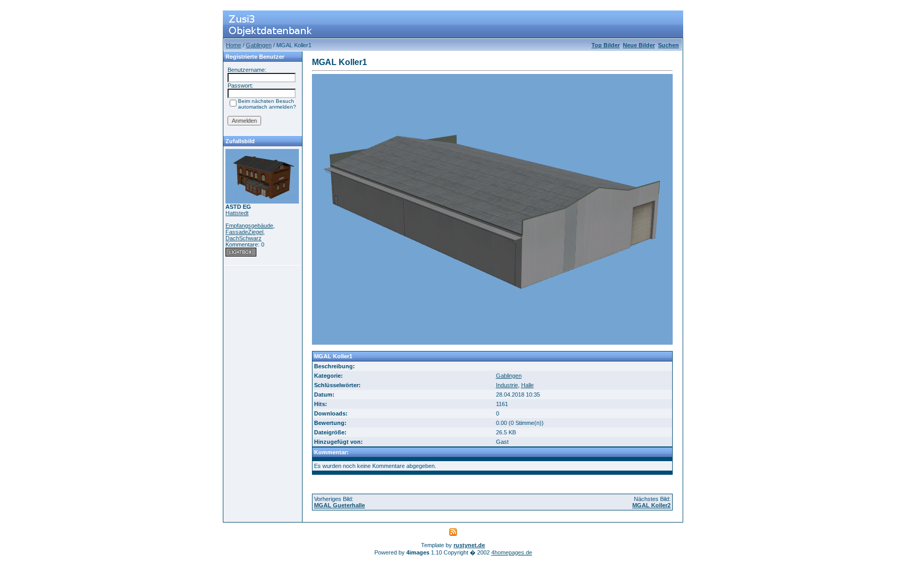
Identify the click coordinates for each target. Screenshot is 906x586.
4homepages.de (511, 552)
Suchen (668, 45)
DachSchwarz (243, 238)
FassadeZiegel (244, 232)
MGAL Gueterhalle (339, 505)
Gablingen (259, 45)
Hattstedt (237, 213)
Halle (527, 385)
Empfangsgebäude (249, 225)
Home (233, 45)
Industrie (507, 385)
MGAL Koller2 (651, 505)
